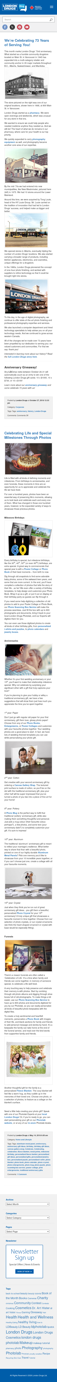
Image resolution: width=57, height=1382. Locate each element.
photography (48, 1348)
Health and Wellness (35, 1317)
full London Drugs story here (22, 356)
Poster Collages (30, 725)
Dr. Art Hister (41, 1308)
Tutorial (32, 1358)
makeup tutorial (41, 1343)
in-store (32, 1122)
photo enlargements (15, 1165)
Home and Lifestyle (24, 1139)
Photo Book (33, 1018)
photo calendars (36, 629)
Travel (25, 1357)
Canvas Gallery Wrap (24, 785)
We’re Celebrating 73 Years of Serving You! (26, 42)
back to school (13, 1293)
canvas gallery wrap (15, 1149)
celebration (12, 1151)
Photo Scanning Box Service (22, 607)
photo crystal (43, 1162)
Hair (44, 1312)
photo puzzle (40, 1165)
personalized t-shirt (37, 1159)
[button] (26, 83)
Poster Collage (31, 568)
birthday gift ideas (41, 1146)
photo (18, 1348)
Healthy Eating (12, 1322)
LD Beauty (24, 1327)
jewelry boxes (11, 631)
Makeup (26, 1342)
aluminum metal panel (26, 1143)
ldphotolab (39, 1326)
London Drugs (40, 411)
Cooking (10, 1308)
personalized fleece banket (26, 1154)
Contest (36, 1303)
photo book (19, 1162)
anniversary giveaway (36, 384)
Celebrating (39, 1149)
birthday (29, 1146)
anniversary (22, 411)
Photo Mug (11, 812)
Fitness (18, 1312)
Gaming (26, 1312)
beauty (23, 1293)
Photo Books (33, 723)
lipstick (50, 1326)
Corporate (20, 407)
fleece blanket (23, 1151)
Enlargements (11, 725)
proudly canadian (36, 1354)
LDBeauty (12, 1327)
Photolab (13, 1352)
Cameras (32, 1298)
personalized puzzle (19, 1159)
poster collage (32, 1167)
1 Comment (22, 1174)
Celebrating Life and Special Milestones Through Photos (28, 435)
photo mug (29, 1165)
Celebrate (29, 1149)
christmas (9, 1303)
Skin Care (17, 1358)
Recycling (9, 1358)
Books (23, 1298)
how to (39, 1322)
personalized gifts (23, 1156)
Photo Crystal (23, 913)
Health (11, 1317)
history (31, 411)
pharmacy (34, 112)
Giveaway (36, 1312)
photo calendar (31, 1162)
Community (22, 1302)
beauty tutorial (34, 1293)
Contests (45, 1303)
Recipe (46, 1353)
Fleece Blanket (24, 1090)
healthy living (27, 1321)
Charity (42, 1297)
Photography (32, 1347)
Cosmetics (23, 1307)
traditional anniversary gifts (31, 1170)
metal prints (35, 1151)
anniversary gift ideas (16, 1146)
